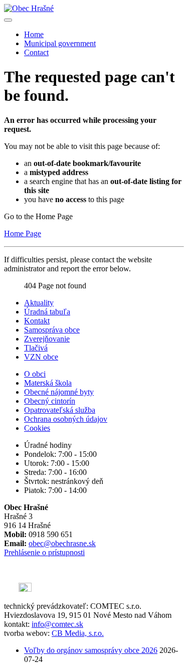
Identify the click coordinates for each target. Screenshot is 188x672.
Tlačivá (36, 348)
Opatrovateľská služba (59, 410)
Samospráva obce (52, 329)
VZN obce (41, 357)
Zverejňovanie (47, 338)
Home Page (22, 233)
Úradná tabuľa (47, 311)
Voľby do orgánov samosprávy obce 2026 (90, 650)
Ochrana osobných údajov (65, 419)
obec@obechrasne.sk (62, 543)
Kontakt (37, 320)
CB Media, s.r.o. (78, 633)
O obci (35, 374)
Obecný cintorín (49, 401)
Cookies (37, 428)
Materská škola (48, 383)
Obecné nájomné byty (59, 392)
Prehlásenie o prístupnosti (44, 552)
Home (34, 34)
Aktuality (39, 302)
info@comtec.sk (57, 624)
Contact (36, 52)
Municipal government (60, 43)
